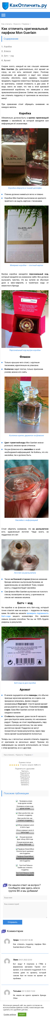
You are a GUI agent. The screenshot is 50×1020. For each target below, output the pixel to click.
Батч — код (7, 56)
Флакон (6, 51)
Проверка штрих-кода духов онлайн (25, 807)
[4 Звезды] (17, 765)
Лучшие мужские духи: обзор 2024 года (25, 843)
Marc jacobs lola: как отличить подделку (24, 819)
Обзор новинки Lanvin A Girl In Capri (25, 831)
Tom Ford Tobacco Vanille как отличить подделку (25, 874)
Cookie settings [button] (10, 1014)
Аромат (6, 60)
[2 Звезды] (12, 765)
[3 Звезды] (14, 765)
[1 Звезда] (10, 765)
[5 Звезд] (19, 765)
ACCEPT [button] (22, 1014)
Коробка (6, 46)
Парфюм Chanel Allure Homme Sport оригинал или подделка (24, 859)
